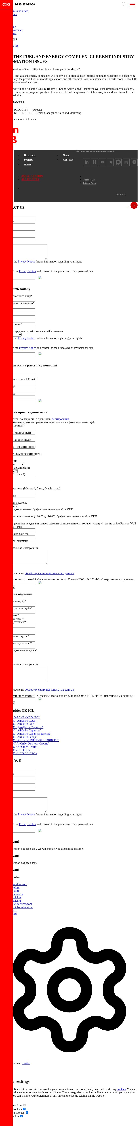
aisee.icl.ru (15, 900)
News (66, 155)
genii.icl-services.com (21, 907)
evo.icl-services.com (20, 903)
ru (127, 205)
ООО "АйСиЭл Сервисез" (25, 730)
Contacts (68, 159)
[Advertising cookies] (27, 1112)
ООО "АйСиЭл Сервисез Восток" (30, 733)
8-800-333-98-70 (24, 4)
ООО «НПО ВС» (19, 750)
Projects (28, 159)
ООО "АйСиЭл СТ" (21, 723)
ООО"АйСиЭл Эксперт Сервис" (29, 743)
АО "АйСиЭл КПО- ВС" (24, 717)
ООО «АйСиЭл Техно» (23, 746)
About (27, 164)
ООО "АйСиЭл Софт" (23, 720)
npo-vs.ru (14, 890)
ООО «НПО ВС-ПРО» (23, 753)
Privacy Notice (26, 261)
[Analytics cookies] (24, 1109)
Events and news (18, 11)
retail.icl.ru (15, 897)
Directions (29, 155)
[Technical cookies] (24, 1105)
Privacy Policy (89, 183)
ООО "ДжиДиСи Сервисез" (26, 727)
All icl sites (30, 179)
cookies (26, 1063)
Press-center (15, 30)
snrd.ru (13, 913)
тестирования (60, 419)
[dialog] (69, 995)
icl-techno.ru (16, 894)
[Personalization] (21, 1116)
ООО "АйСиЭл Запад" (23, 737)
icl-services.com (18, 884)
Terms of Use (89, 180)
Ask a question (32, 176)
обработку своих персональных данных (49, 573)
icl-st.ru (13, 910)
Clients (13, 14)
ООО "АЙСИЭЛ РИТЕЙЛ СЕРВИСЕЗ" (34, 740)
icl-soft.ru (14, 887)
